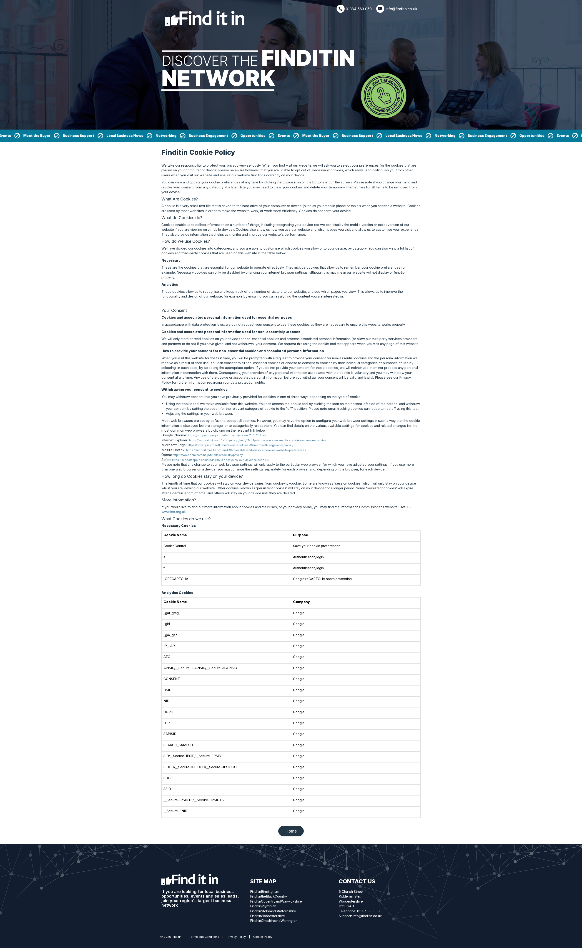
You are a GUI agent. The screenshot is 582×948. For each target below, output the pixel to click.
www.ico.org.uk (173, 512)
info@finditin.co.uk (401, 9)
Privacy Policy (236, 936)
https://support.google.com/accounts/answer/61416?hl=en (227, 435)
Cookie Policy (262, 936)
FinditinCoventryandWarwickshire (276, 901)
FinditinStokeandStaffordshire (273, 911)
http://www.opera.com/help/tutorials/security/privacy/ (208, 455)
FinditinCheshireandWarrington (273, 920)
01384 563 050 (359, 9)
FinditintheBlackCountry (268, 896)
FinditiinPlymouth (263, 906)
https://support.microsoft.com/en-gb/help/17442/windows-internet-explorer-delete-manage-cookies (257, 440)
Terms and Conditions (204, 936)
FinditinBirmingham (264, 891)
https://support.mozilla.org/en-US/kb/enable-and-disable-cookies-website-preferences (246, 450)
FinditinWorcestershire (267, 916)
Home (291, 831)
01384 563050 (368, 911)
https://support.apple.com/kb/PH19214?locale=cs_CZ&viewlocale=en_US (220, 460)
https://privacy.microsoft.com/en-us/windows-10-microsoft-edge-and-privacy (240, 445)
